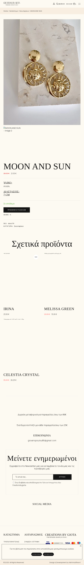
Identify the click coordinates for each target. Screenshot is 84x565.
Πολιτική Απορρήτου (50, 482)
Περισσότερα (48, 554)
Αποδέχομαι (36, 554)
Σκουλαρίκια (18, 226)
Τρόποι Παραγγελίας (11, 542)
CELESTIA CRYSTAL (21, 375)
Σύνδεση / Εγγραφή (31, 542)
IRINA (9, 309)
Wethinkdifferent (74, 562)
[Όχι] (81, 545)
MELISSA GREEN (59, 309)
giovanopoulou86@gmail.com (42, 440)
